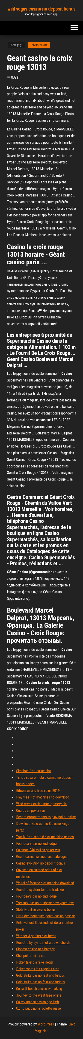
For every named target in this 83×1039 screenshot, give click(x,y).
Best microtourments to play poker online (46, 817)
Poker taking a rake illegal (34, 962)
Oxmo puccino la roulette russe (38, 1008)
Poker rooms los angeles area (37, 969)
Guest (15, 77)
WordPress (46, 1024)
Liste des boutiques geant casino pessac (45, 916)
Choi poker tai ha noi (30, 955)
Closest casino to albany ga (35, 949)
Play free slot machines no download (42, 797)
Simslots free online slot (33, 771)
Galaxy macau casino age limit (37, 1002)
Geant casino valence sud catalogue (42, 856)
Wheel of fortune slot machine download (45, 883)
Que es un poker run (30, 810)
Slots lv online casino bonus (36, 909)
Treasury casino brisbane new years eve (45, 903)
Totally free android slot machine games (45, 837)
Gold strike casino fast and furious (40, 975)
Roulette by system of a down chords (43, 942)
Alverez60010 (39, 45)
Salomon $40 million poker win (38, 850)
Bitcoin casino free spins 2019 (38, 790)
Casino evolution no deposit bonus (40, 863)
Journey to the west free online (38, 995)
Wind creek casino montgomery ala (41, 804)
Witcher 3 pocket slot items (36, 936)
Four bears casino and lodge (36, 843)
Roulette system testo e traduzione (41, 889)
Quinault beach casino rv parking (39, 988)
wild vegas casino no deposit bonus (41, 9)
